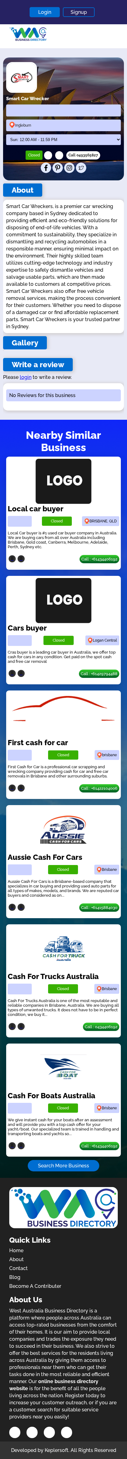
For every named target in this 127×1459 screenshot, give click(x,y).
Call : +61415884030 (99, 907)
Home (16, 1250)
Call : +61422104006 (99, 788)
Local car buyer (35, 508)
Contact (18, 1268)
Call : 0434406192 (101, 1026)
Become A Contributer (35, 1286)
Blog (14, 1277)
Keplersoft (56, 1450)
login (25, 377)
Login (44, 12)
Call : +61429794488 (99, 673)
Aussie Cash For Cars (45, 857)
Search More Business (63, 1166)
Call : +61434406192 (99, 559)
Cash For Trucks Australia (53, 976)
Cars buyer (27, 627)
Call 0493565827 (83, 155)
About (16, 1259)
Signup (79, 12)
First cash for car (38, 742)
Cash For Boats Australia (51, 1095)
